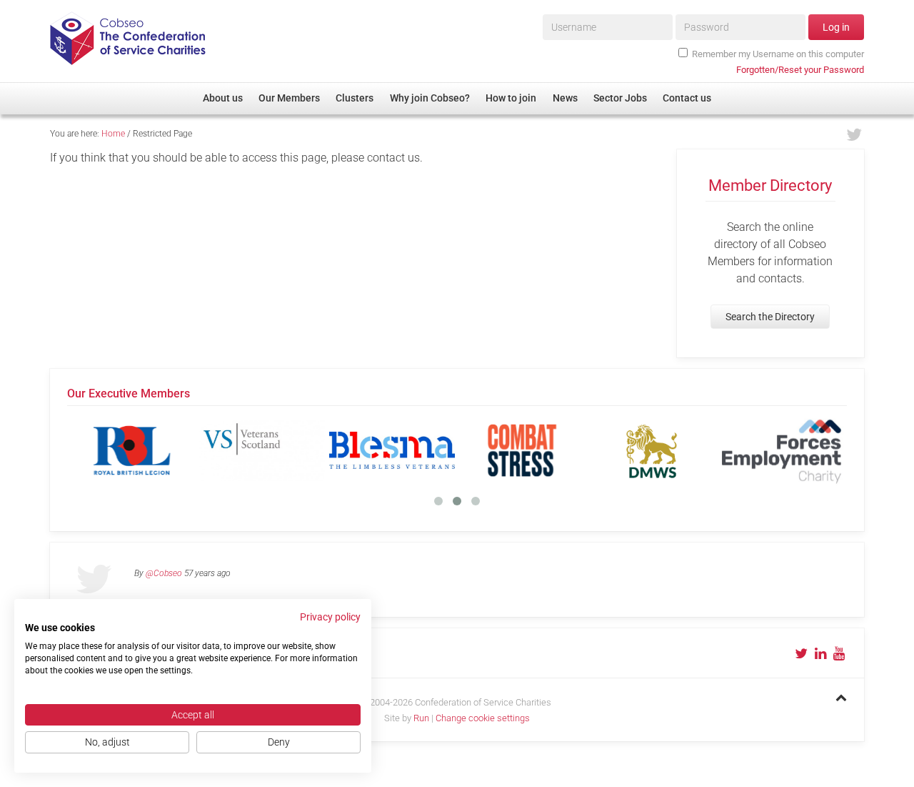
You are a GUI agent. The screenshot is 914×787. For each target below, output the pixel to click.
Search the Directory (770, 316)
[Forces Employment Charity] (782, 450)
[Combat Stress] (522, 450)
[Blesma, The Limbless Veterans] (392, 450)
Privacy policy (330, 617)
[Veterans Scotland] (262, 450)
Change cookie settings (483, 718)
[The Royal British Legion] (132, 450)
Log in (836, 27)
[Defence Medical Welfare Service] (652, 450)
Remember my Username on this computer (778, 54)
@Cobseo (164, 573)
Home (113, 134)
